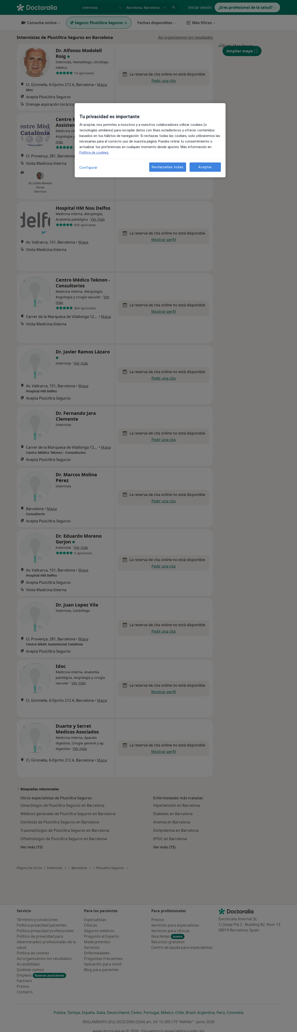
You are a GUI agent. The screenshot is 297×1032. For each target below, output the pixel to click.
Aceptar (205, 167)
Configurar (88, 167)
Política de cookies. (94, 152)
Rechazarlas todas (168, 167)
